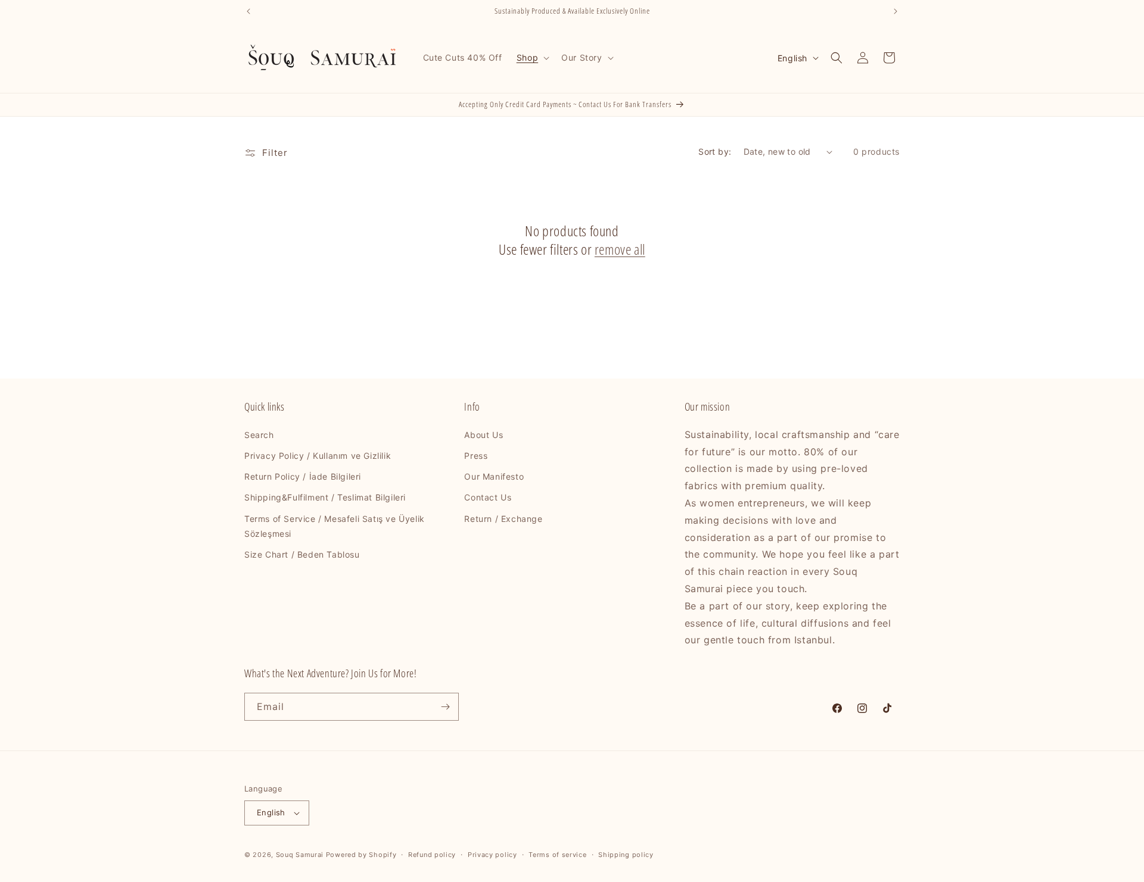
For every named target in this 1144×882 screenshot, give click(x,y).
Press (475, 456)
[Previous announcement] (248, 11)
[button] (531, 57)
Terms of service (557, 854)
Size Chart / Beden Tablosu (302, 554)
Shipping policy (626, 854)
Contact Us (487, 497)
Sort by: (714, 151)
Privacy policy (492, 854)
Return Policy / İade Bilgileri (302, 476)
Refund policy (432, 854)
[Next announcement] (895, 11)
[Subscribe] (445, 707)
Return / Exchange (503, 519)
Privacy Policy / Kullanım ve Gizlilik (317, 456)
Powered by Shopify (361, 854)
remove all (620, 249)
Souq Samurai (300, 854)
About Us (483, 435)
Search (259, 435)
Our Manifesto (494, 476)
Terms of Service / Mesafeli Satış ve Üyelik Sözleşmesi (334, 526)
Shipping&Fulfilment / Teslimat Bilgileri (325, 497)
